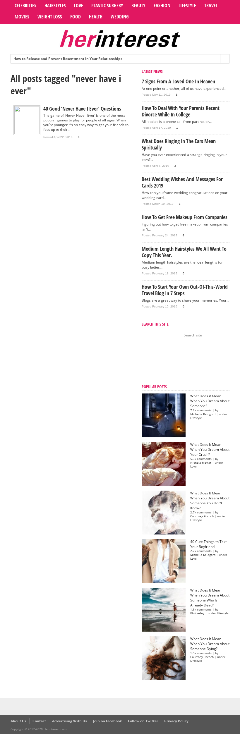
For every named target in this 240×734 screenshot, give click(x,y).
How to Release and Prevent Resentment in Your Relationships (67, 59)
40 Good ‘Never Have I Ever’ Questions (82, 108)
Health (95, 16)
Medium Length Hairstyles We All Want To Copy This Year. (184, 251)
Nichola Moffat (200, 463)
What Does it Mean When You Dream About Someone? (209, 400)
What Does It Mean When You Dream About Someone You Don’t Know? (209, 500)
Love (78, 5)
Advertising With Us (69, 720)
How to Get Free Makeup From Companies (184, 217)
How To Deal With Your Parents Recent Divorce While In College (181, 111)
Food (75, 16)
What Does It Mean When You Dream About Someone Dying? (209, 643)
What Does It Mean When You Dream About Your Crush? (209, 449)
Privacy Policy (176, 720)
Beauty (138, 5)
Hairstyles (55, 5)
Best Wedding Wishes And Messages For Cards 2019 (182, 182)
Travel (210, 5)
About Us (18, 720)
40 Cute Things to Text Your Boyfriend (208, 544)
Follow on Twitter (143, 720)
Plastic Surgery (107, 5)
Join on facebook (107, 720)
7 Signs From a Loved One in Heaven (178, 81)
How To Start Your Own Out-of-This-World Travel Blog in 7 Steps (185, 289)
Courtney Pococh (202, 516)
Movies (22, 16)
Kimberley (197, 613)
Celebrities (25, 5)
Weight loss (49, 16)
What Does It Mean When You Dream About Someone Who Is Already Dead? (209, 598)
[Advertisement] (171, 361)
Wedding (120, 16)
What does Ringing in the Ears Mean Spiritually (179, 144)
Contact (39, 720)
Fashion (162, 5)
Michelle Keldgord (202, 414)
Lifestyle (187, 5)
